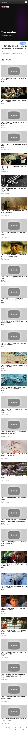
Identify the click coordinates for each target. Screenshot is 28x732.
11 (20, 728)
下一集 (22, 43)
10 (18, 728)
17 (13, 729)
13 (26, 728)
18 (15, 729)
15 (7, 729)
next (23, 729)
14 (4, 729)
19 (18, 729)
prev (2, 728)
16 (10, 729)
